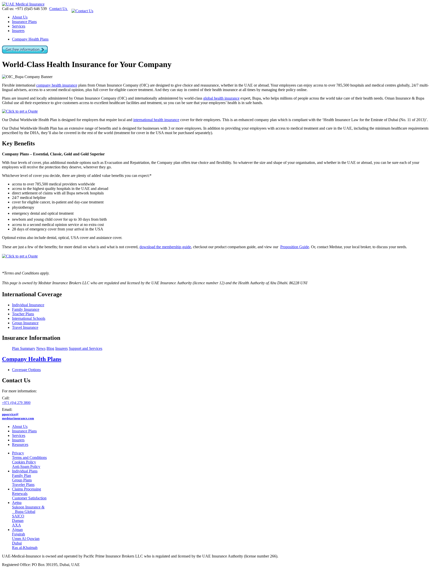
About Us (20, 17)
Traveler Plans (23, 484)
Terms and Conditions (29, 457)
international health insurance (156, 120)
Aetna (17, 502)
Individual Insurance (28, 305)
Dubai (17, 543)
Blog (50, 348)
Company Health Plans (30, 39)
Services (18, 26)
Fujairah (18, 534)
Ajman (17, 529)
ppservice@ (18, 416)
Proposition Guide (294, 247)
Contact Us (58, 9)
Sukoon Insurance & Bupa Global (28, 509)
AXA (16, 525)
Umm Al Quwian (26, 538)
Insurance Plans (24, 22)
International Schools (28, 318)
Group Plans (22, 480)
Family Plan (21, 475)
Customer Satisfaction (29, 498)
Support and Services (85, 348)
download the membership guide (165, 247)
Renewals (20, 493)
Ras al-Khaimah (25, 547)
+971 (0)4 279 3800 (16, 403)
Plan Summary (23, 348)
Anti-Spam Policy (26, 466)
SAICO (18, 516)
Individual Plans (25, 471)
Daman (18, 520)
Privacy (18, 453)
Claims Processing (26, 489)
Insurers (18, 31)
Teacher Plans (23, 314)
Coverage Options (26, 370)
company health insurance (56, 85)
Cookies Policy (24, 462)
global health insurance (221, 98)
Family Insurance (25, 309)
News (41, 348)
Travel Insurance (25, 327)
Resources (20, 444)
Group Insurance (25, 323)
